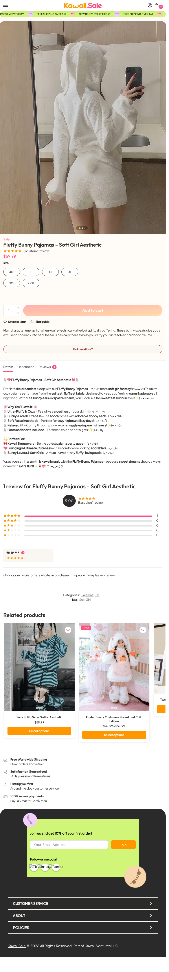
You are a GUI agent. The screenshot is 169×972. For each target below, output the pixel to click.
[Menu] (10, 5)
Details (8, 367)
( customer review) (37, 251)
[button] (157, 5)
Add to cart (92, 310)
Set (97, 595)
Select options (39, 731)
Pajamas (87, 595)
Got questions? (83, 349)
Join (123, 844)
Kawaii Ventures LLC (101, 945)
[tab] (8, 366)
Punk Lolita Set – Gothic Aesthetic (39, 717)
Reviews (47, 367)
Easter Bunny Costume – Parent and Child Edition (114, 719)
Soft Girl (85, 599)
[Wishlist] (68, 630)
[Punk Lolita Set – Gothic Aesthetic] (39, 667)
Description (26, 367)
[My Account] (149, 5)
